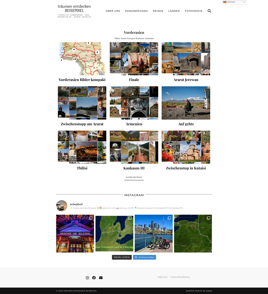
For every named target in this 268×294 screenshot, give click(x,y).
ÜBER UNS (113, 11)
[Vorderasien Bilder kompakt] (82, 58)
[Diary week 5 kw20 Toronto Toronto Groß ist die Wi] (154, 234)
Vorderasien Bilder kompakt (82, 79)
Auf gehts (186, 124)
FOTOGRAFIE (194, 11)
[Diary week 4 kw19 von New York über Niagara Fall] (193, 234)
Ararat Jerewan (186, 79)
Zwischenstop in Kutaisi (186, 168)
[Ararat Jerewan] (186, 58)
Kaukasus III (134, 168)
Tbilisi (82, 168)
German (231, 2)
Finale (134, 79)
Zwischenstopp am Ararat (82, 124)
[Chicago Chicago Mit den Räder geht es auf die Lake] (75, 234)
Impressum (163, 276)
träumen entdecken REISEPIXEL (74, 8)
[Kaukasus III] (134, 147)
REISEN (158, 11)
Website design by (199, 291)
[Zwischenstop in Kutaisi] (186, 147)
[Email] (101, 277)
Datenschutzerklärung (180, 276)
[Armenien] (134, 102)
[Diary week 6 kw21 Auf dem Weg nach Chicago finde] (114, 234)
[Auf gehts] (186, 102)
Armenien (134, 124)
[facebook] (94, 277)
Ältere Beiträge (134, 177)
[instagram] (87, 277)
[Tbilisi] (82, 147)
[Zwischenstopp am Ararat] (82, 102)
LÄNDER (174, 11)
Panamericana (136, 11)
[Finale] (134, 58)
